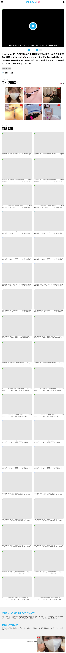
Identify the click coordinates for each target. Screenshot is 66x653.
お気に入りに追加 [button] (7, 68)
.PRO (33, 2)
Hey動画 (5, 73)
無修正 (11, 73)
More (62, 83)
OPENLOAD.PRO (35, 642)
